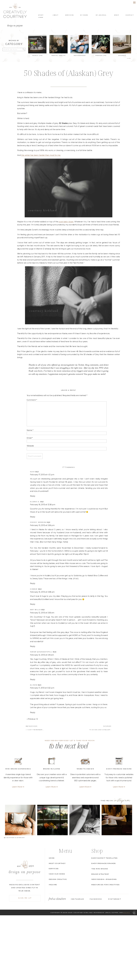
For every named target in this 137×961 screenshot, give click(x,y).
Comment (32, 400)
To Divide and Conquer (99, 729)
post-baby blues (66, 221)
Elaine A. (35, 502)
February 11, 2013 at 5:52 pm (42, 688)
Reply (32, 496)
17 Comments (68, 467)
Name (30, 430)
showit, (126, 912)
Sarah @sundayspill (41, 652)
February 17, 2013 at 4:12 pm (42, 474)
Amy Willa (35, 609)
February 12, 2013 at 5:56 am (42, 612)
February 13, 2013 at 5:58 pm (42, 592)
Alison (33, 685)
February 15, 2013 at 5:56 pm (42, 525)
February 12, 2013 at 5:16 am (42, 655)
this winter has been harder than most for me (40, 155)
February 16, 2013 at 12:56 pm (42, 504)
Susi (32, 472)
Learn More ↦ (119, 787)
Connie (33, 589)
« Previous (31, 719)
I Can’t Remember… (35, 729)
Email (30, 438)
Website (30, 446)
